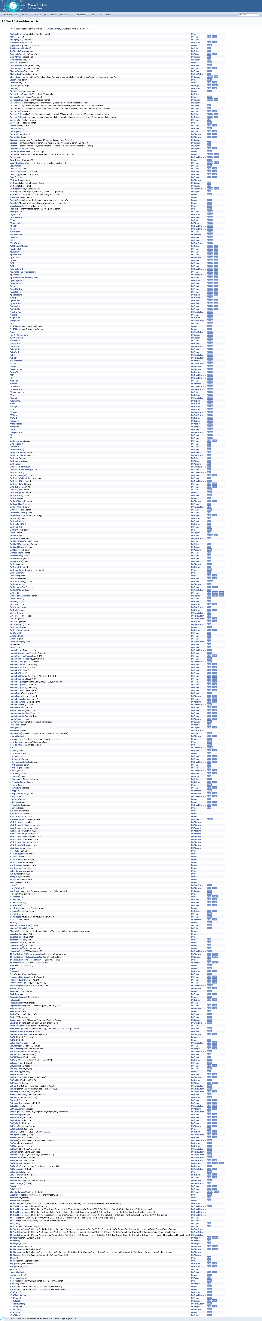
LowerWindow (16, 888)
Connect (14, 103)
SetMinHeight (16, 1120)
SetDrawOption (17, 1066)
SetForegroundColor (19, 1092)
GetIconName (16, 530)
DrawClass (15, 169)
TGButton (195, 42)
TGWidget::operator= (19, 963)
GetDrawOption (17, 493)
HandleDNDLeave (18, 673)
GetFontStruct (16, 507)
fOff (12, 375)
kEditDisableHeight (19, 834)
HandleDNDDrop (17, 665)
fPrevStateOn (16, 389)
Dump (12, 177)
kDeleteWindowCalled (20, 819)
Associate (14, 54)
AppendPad (15, 45)
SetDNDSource (17, 1054)
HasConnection (17, 722)
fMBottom (14, 346)
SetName (14, 1126)
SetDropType (16, 1069)
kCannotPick (16, 816)
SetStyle (14, 1143)
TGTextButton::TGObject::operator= (26, 957)
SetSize (13, 1137)
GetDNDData (16, 487)
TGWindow (196, 134)
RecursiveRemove (18, 997)
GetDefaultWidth (17, 484)
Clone (12, 91)
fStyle (12, 404)
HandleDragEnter (18, 685)
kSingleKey (15, 877)
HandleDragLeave (18, 687)
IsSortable (14, 802)
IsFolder (13, 785)
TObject (194, 34)
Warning (13, 1281)
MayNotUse (15, 908)
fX (11, 435)
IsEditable (14, 773)
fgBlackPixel (15, 255)
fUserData (14, 421)
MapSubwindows (17, 902)
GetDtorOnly (15, 498)
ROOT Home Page (10, 15)
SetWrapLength (17, 1183)
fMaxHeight (15, 341)
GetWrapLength (17, 642)
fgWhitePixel (15, 309)
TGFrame (195, 37)
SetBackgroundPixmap (20, 1034)
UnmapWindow (16, 1272)
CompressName (17, 100)
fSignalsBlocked (17, 392)
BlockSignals (16, 60)
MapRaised (15, 900)
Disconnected (16, 149)
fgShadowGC (16, 300)
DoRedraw (14, 157)
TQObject (195, 48)
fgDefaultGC (15, 275)
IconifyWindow (16, 736)
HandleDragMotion (18, 690)
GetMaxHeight (16, 553)
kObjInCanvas (16, 871)
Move (12, 914)
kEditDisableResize (19, 842)
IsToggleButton (17, 805)
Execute (13, 200)
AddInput (14, 40)
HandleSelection (17, 710)
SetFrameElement (18, 1094)
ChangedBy (15, 68)
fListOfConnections (19, 335)
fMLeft (13, 355)
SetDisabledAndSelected (21, 1051)
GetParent (14, 584)
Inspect (13, 750)
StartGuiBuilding (17, 1192)
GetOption (14, 576)
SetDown (14, 1060)
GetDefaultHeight (18, 475)
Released (14, 1000)
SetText (13, 1149)
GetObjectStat (16, 573)
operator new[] (16, 945)
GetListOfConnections (20, 544)
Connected (15, 111)
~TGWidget (15, 1307)
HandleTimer (16, 719)
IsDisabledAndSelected (20, 762)
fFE (11, 240)
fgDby (12, 266)
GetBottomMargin (18, 455)
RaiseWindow (16, 988)
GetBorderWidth (17, 452)
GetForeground (17, 510)
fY (11, 438)
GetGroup (14, 518)
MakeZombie (16, 897)
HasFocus (14, 725)
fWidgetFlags (16, 424)
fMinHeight (15, 349)
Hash (12, 728)
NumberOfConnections (20, 925)
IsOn (12, 796)
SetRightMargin (17, 1135)
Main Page (26, 15)
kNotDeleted (16, 868)
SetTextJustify (17, 1158)
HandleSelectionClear (20, 713)
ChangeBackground (19, 65)
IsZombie (14, 808)
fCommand (15, 223)
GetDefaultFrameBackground (23, 470)
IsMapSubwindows (18, 793)
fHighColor (15, 318)
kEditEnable (15, 848)
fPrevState (15, 386)
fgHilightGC (15, 283)
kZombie (14, 882)
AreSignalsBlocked (18, 51)
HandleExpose (16, 696)
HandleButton (16, 650)
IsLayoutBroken (17, 788)
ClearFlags (15, 85)
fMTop (13, 364)
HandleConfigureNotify (20, 659)
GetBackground (17, 441)
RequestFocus (16, 1008)
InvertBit (14, 753)
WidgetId (14, 1284)
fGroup (13, 298)
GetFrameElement (18, 513)
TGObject (195, 220)
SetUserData (16, 1175)
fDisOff (13, 226)
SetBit (13, 1037)
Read (12, 991)
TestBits (14, 1201)
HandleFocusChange (19, 699)
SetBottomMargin (18, 1043)
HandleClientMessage (20, 653)
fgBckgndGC (16, 249)
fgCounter (14, 257)
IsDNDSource (16, 765)
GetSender (15, 593)
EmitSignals (15, 189)
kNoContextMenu (18, 865)
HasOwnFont (15, 730)
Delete (13, 126)
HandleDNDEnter (17, 667)
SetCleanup (15, 1046)
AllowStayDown (17, 42)
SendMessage (16, 1029)
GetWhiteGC (15, 633)
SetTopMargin (16, 1169)
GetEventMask (16, 504)
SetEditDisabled (17, 1077)
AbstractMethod (17, 34)
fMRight (13, 358)
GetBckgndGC (16, 444)
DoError (13, 154)
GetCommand (16, 461)
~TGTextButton (17, 1304)
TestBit (13, 1198)
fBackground (16, 212)
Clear (12, 83)
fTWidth (13, 418)
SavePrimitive (16, 1023)
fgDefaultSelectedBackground (24, 278)
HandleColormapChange (21, 656)
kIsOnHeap (15, 857)
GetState (14, 604)
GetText (13, 613)
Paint (12, 965)
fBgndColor (15, 214)
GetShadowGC (16, 599)
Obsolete (14, 931)
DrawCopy (14, 174)
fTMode (13, 415)
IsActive (13, 756)
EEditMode (15, 180)
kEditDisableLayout (19, 839)
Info (12, 739)
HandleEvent (15, 693)
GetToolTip (15, 622)
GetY (12, 647)
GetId (12, 533)
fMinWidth (14, 352)
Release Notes (105, 15)
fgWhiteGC (15, 306)
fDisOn (13, 229)
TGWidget (195, 54)
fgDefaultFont (16, 269)
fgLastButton (16, 289)
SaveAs (13, 1020)
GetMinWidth (16, 561)
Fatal (12, 209)
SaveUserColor (17, 1026)
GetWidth (14, 639)
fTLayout (14, 412)
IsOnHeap (14, 799)
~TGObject (15, 1301)
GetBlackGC (15, 447)
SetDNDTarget (16, 1057)
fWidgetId (14, 427)
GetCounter (15, 464)
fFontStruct (15, 243)
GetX (12, 644)
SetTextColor (16, 1155)
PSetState (14, 986)
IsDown (13, 771)
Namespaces (66, 15)
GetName (14, 564)
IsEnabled (14, 776)
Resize (13, 1014)
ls (10, 894)
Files (93, 15)
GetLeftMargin (16, 538)
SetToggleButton (18, 1163)
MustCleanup (16, 920)
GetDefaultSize (17, 481)
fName (13, 366)
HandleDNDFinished (19, 670)
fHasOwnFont (16, 312)
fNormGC (14, 372)
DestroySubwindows (19, 134)
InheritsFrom (16, 742)
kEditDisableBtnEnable (20, 825)
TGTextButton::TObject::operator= (26, 960)
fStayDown (15, 401)
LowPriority (15, 891)
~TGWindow (15, 1309)
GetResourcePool (18, 587)
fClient (13, 220)
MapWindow (15, 905)
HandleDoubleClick (18, 679)
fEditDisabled (16, 235)
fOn (11, 378)
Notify (13, 922)
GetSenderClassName (20, 596)
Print (12, 974)
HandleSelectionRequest (21, 716)
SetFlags (14, 1083)
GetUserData (16, 630)
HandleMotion (16, 707)
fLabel (13, 332)
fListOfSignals (16, 338)
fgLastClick (15, 292)
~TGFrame (15, 1298)
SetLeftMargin (16, 1106)
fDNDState (15, 232)
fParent (13, 384)
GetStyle (14, 610)
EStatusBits (15, 197)
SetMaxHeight (16, 1115)
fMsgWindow (16, 361)
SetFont (13, 1086)
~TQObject (15, 1315)
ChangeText (15, 74)
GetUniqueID (15, 627)
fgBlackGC (15, 252)
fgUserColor (15, 303)
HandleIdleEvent (17, 702)
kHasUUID (14, 851)
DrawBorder (15, 166)
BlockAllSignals (17, 57)
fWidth (13, 429)
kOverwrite (15, 874)
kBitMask (14, 811)
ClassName (15, 80)
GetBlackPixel (16, 450)
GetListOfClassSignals (20, 541)
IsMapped (14, 791)
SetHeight (14, 1100)
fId (11, 323)
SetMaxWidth (16, 1117)
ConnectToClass (17, 114)
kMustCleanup (16, 862)
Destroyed (15, 131)
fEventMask (15, 237)
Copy (12, 123)
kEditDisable (15, 822)
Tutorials (37, 15)
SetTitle (13, 1160)
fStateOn (14, 398)
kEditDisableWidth (18, 845)
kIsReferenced (16, 859)
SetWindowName (17, 1180)
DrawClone (15, 171)
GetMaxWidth (16, 556)
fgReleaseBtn (16, 295)
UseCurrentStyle (17, 1275)
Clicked (13, 88)
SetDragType (16, 1063)
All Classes (81, 15)
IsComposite (16, 759)
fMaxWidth (15, 343)
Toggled (14, 1266)
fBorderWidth (16, 217)
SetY (12, 1189)
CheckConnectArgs (19, 77)
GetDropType (16, 495)
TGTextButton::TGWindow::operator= (27, 954)
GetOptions (15, 579)
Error (12, 194)
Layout (13, 885)
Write (12, 1287)
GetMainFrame (16, 550)
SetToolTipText (17, 1166)
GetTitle (13, 619)
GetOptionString (17, 581)
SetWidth (14, 1178)
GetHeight (14, 521)
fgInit (12, 286)
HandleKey (15, 705)
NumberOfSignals (18, 928)
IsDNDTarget (16, 768)
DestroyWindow (17, 137)
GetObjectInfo (16, 570)
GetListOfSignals (18, 547)
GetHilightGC (16, 527)
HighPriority (15, 733)
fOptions (14, 381)
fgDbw (13, 260)
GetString (14, 607)
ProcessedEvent (17, 980)
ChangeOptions (17, 71)
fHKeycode (15, 321)
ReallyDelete (15, 994)
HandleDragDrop (17, 682)
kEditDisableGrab (18, 831)
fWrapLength (16, 432)
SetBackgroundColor (19, 1031)
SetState (14, 1140)
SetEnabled (15, 1080)
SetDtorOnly (15, 1072)
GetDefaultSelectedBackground (24, 478)
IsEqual (13, 779)
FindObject (15, 326)
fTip (12, 409)
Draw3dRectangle (18, 163)
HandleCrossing (17, 662)
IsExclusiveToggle (18, 782)
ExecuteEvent (16, 206)
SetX (12, 1186)
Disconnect (15, 140)
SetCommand (16, 1049)
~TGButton (15, 1292)
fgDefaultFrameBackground (23, 272)
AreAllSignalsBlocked (20, 48)
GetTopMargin (16, 624)
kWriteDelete (16, 879)
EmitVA (13, 192)
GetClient (14, 458)
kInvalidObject (16, 854)
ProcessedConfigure (19, 977)
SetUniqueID (15, 1172)
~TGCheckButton (18, 1295)
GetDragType (16, 490)
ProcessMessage (18, 983)
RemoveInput (16, 1003)
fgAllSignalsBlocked (19, 246)
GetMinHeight (16, 558)
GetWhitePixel (16, 636)
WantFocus (15, 1278)
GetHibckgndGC (17, 524)
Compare (14, 97)
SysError (14, 1195)
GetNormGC (15, 567)
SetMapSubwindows (19, 1109)
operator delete (17, 934)
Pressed (13, 971)
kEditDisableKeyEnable (20, 836)
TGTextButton (197, 74)
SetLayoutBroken (18, 1103)
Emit (12, 183)
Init (11, 748)
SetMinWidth (16, 1123)
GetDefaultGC (16, 472)
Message (14, 911)
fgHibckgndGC (16, 280)
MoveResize (15, 917)
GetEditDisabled (17, 501)
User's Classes (50, 15)
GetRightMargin (17, 590)
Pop (11, 968)
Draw (12, 160)
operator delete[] (17, 937)
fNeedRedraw (16, 369)
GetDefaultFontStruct (20, 467)
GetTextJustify (17, 616)
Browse (13, 63)
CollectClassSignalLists (21, 94)
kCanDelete (15, 814)
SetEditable (15, 1074)
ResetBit (14, 1011)
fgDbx (12, 263)
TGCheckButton (53, 29)
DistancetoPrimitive (19, 151)
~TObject (14, 1312)
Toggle (13, 1264)
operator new (16, 940)
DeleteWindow (16, 128)
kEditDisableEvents (19, 828)
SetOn (12, 1132)
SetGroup (14, 1097)
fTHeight (14, 407)
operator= (14, 951)
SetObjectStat (16, 1129)
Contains (14, 120)
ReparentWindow (17, 1006)
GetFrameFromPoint (19, 515)
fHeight (13, 315)
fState (13, 395)
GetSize (13, 601)
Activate (13, 37)
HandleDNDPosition (19, 676)
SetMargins (15, 1112)
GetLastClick (16, 536)
